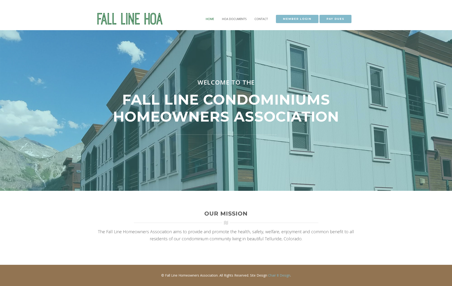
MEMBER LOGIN (297, 18)
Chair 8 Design (279, 275)
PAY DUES (335, 18)
